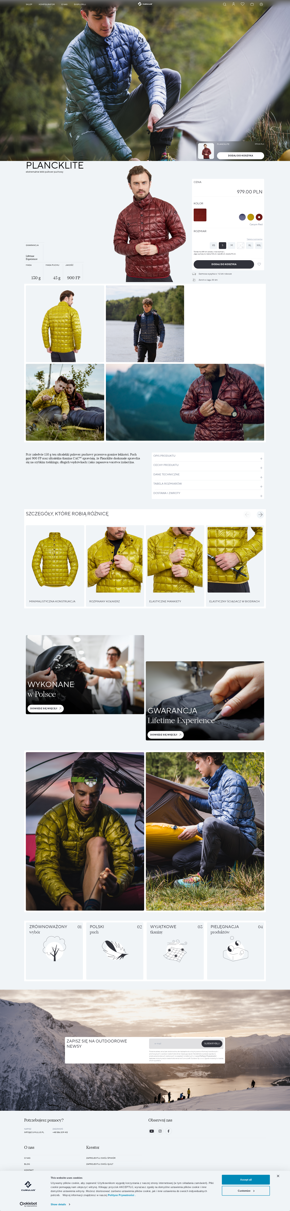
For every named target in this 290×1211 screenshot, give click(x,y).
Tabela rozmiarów (254, 239)
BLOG (27, 1164)
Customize (244, 1190)
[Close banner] (278, 1176)
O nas (27, 1158)
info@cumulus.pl (34, 1132)
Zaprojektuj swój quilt (99, 1164)
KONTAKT (29, 1170)
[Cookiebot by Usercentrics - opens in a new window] (28, 1204)
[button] (247, 515)
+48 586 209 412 (60, 1132)
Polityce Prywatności (208, 1056)
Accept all (246, 1179)
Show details (58, 1204)
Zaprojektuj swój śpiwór (100, 1158)
